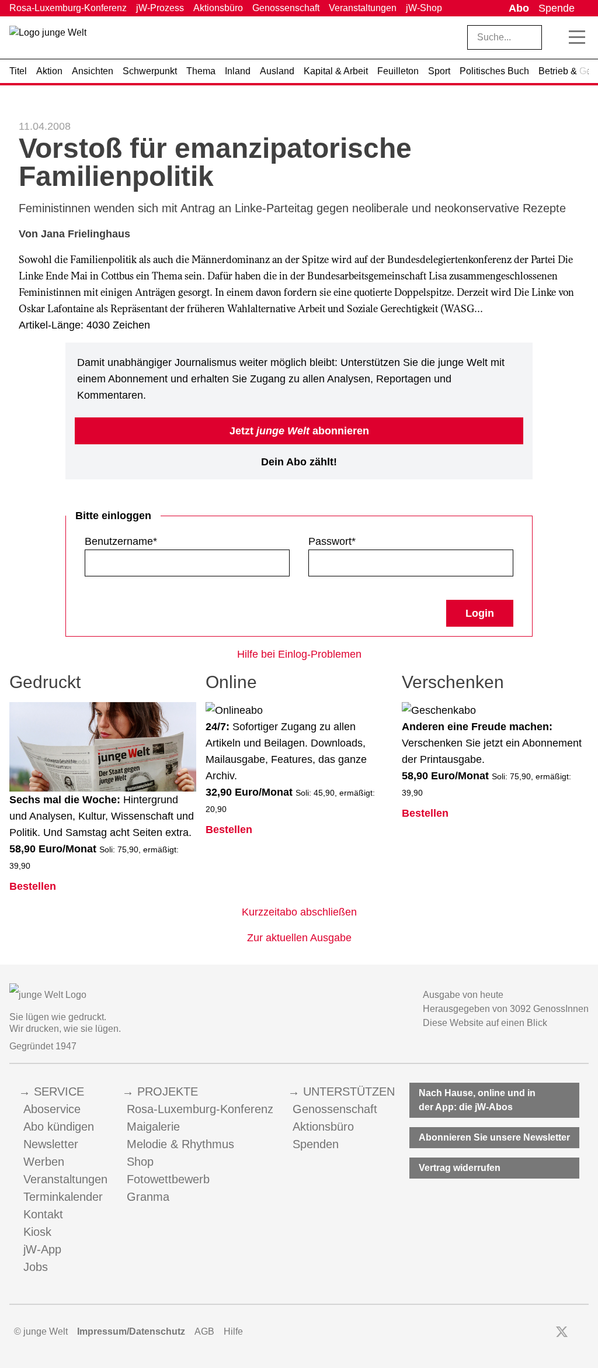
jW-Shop (424, 8)
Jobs (35, 1266)
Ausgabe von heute (463, 995)
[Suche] (556, 37)
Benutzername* (121, 541)
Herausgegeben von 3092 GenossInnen (506, 1009)
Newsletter (50, 1144)
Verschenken (453, 682)
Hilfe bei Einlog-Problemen (299, 654)
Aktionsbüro (218, 8)
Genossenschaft (285, 8)
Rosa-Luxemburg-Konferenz (68, 8)
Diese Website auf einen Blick (485, 1023)
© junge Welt (41, 1331)
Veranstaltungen (363, 8)
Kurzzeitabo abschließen (299, 912)
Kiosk (37, 1231)
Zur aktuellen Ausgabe (299, 938)
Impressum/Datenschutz (131, 1331)
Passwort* (332, 541)
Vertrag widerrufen (459, 1168)
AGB (204, 1331)
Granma (148, 1196)
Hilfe (233, 1331)
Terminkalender (63, 1196)
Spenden (316, 1144)
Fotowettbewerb (168, 1179)
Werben (43, 1161)
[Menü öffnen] (577, 37)
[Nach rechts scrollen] (584, 71)
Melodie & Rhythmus (180, 1144)
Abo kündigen (58, 1126)
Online (231, 682)
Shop (140, 1161)
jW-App (42, 1249)
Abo (519, 8)
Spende (556, 8)
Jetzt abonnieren (299, 431)
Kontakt (43, 1214)
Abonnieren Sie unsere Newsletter (494, 1137)
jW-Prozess (160, 8)
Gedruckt (45, 682)
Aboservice (52, 1109)
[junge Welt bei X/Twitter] (562, 1332)
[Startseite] (47, 40)
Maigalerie (153, 1126)
